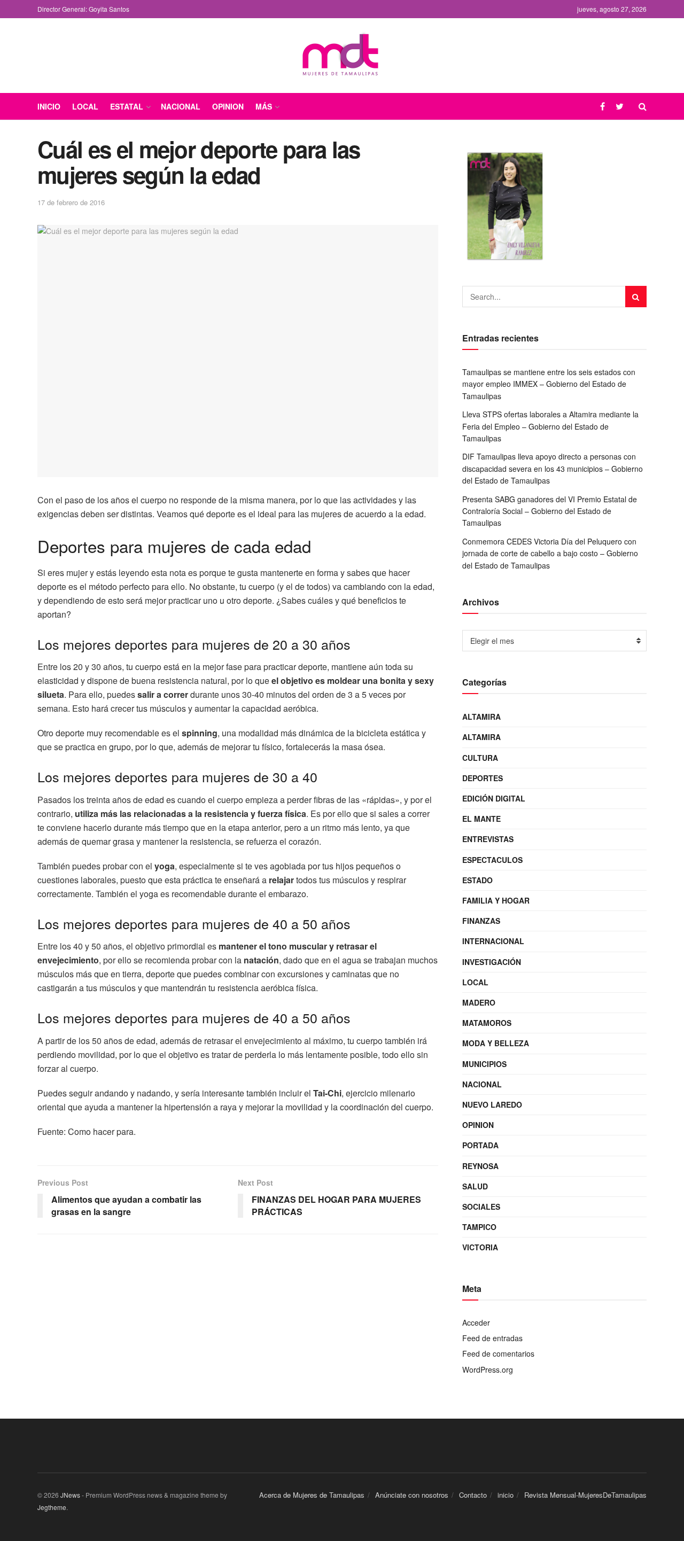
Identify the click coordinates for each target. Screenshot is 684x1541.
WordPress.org (487, 1369)
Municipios (484, 1064)
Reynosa (480, 1166)
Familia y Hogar (496, 900)
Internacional (493, 941)
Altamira (481, 716)
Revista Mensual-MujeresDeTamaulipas (585, 1495)
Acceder (476, 1322)
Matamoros (486, 1022)
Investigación (491, 961)
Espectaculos (492, 859)
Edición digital (493, 798)
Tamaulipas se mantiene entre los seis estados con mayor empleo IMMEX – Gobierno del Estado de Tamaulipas (548, 384)
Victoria (480, 1247)
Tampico (479, 1226)
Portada (480, 1145)
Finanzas (481, 920)
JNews (70, 1494)
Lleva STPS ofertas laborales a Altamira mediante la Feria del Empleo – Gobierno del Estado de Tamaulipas (550, 426)
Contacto (473, 1495)
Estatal (126, 106)
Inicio (48, 106)
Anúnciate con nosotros (411, 1495)
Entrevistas (488, 839)
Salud (475, 1186)
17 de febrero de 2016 (71, 202)
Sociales (481, 1206)
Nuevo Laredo (492, 1104)
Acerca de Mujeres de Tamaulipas (311, 1495)
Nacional (180, 106)
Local (85, 106)
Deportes (482, 778)
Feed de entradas (492, 1338)
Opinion (228, 106)
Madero (478, 1002)
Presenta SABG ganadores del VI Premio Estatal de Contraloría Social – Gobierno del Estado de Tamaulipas (549, 511)
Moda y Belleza (495, 1043)
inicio (506, 1495)
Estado (477, 880)
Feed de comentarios (498, 1353)
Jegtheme (51, 1507)
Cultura (480, 757)
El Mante (481, 818)
